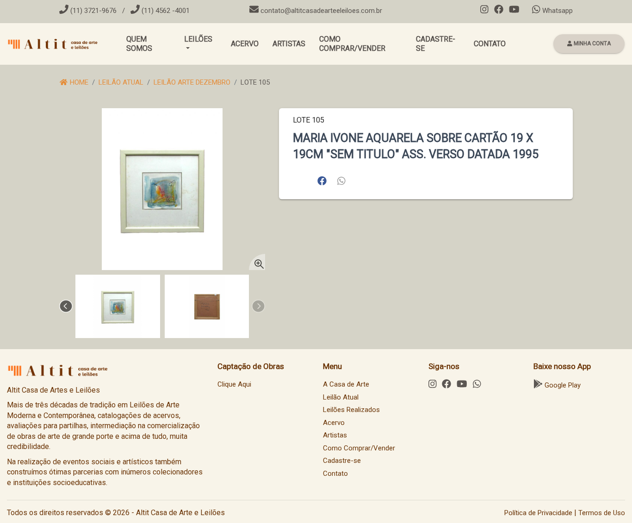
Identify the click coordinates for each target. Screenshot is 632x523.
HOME (78, 82)
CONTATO (490, 43)
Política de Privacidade (538, 513)
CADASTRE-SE (435, 44)
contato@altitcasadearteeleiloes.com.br (321, 10)
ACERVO (245, 43)
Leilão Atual (341, 397)
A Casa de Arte (346, 384)
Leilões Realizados (351, 410)
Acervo (334, 422)
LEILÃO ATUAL (121, 82)
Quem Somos (139, 44)
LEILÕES (198, 39)
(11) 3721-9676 (92, 10)
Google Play (562, 385)
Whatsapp (556, 10)
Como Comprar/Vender (359, 448)
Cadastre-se (342, 460)
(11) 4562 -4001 (165, 10)
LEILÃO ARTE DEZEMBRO (192, 82)
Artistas (335, 435)
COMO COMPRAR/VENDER (352, 44)
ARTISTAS (289, 43)
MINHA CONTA (591, 43)
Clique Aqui (234, 384)
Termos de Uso (601, 513)
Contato (335, 473)
